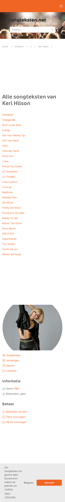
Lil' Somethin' (10, 171)
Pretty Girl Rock (11, 207)
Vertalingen (12, 360)
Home (5, 46)
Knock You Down (12, 166)
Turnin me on (9, 249)
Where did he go (11, 254)
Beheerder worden (16, 411)
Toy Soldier (8, 243)
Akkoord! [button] (49, 482)
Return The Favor (12, 223)
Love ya (6, 187)
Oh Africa (7, 202)
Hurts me (7, 156)
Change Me (8, 119)
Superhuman (9, 238)
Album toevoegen (15, 422)
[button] (61, 6)
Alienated (7, 114)
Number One (9, 197)
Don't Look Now (11, 125)
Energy (6, 130)
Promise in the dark (13, 212)
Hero (5, 145)
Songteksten (12, 355)
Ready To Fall (10, 218)
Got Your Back (10, 140)
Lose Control (9, 181)
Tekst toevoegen (15, 416)
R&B (16, 388)
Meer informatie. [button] (10, 495)
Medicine (7, 192)
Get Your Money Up (13, 135)
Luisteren (10, 370)
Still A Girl (8, 233)
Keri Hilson (43, 46)
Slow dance (9, 228)
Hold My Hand (10, 150)
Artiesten (19, 46)
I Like (5, 161)
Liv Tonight (8, 176)
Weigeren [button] (28, 482)
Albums (10, 365)
